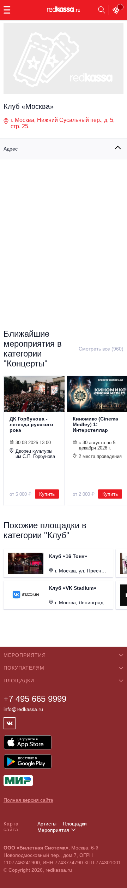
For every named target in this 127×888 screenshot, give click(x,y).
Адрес (11, 149)
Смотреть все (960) (101, 349)
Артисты (46, 824)
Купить (47, 494)
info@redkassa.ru (23, 709)
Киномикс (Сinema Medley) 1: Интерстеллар (95, 424)
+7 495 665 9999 (35, 699)
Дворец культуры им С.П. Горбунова (35, 453)
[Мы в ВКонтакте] (10, 723)
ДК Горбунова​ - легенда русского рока (31, 424)
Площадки (75, 824)
